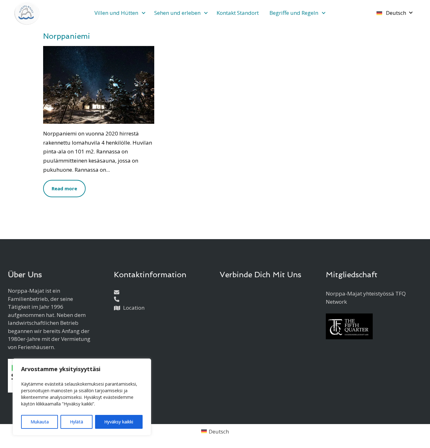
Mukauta (40, 422)
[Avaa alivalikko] (143, 13)
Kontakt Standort (238, 12)
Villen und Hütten (116, 12)
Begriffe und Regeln (293, 12)
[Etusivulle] (26, 13)
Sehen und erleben (177, 12)
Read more (64, 188)
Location (133, 307)
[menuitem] (119, 13)
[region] (82, 397)
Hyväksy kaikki (118, 422)
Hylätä (76, 422)
